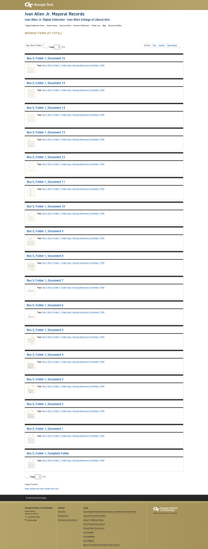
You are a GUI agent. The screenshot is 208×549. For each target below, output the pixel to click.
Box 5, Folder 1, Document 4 (45, 354)
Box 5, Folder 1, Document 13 (46, 132)
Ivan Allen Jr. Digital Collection (45, 19)
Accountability (89, 537)
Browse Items (65, 25)
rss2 (57, 488)
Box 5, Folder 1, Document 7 (45, 280)
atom (27, 488)
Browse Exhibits (115, 25)
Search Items (52, 25)
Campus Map (32, 520)
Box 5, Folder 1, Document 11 (46, 181)
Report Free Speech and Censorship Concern (101, 545)
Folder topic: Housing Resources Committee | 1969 (82, 65)
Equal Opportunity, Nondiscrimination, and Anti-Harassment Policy (109, 512)
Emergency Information (67, 520)
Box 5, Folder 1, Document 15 (46, 83)
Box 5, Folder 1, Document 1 (45, 428)
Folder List (95, 25)
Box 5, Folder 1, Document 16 (46, 58)
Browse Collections (81, 25)
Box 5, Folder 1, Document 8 (45, 256)
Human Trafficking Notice (93, 520)
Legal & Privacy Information (94, 516)
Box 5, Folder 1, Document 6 (45, 305)
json (42, 488)
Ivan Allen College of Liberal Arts (88, 19)
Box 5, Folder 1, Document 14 (46, 107)
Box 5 (44, 65)
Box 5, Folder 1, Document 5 (45, 330)
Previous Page (46, 46)
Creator (162, 45)
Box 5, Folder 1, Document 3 (45, 379)
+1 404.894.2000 (33, 517)
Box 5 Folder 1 (54, 65)
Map (104, 25)
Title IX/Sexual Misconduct (94, 524)
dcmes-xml (34, 488)
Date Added (172, 45)
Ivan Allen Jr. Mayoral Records (54, 14)
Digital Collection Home (35, 25)
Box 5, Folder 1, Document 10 (46, 206)
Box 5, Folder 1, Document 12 (46, 157)
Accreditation (88, 541)
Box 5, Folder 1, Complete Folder (48, 453)
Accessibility (88, 532)
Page (51, 47)
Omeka (43, 498)
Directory (61, 512)
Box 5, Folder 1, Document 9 (45, 231)
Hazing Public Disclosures (93, 528)
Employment (63, 516)
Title (154, 45)
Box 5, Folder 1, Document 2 (45, 404)
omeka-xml (49, 488)
